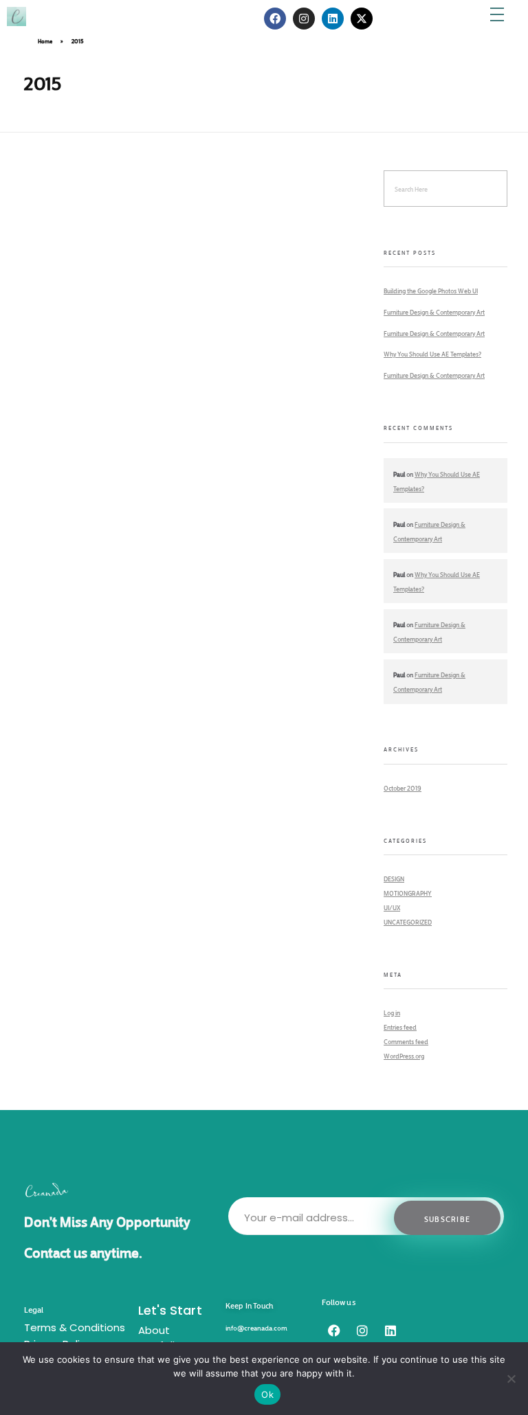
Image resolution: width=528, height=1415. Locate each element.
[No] (511, 1378)
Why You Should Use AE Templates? (432, 353)
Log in (392, 1012)
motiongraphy (408, 892)
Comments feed (406, 1041)
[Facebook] (334, 1330)
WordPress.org (404, 1055)
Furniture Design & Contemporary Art (434, 311)
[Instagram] (362, 1330)
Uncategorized (408, 921)
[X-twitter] (362, 19)
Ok (267, 1394)
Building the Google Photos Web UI (431, 290)
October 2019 (402, 787)
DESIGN (394, 878)
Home (45, 40)
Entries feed (400, 1026)
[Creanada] (71, 16)
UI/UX (392, 907)
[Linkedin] (390, 1330)
